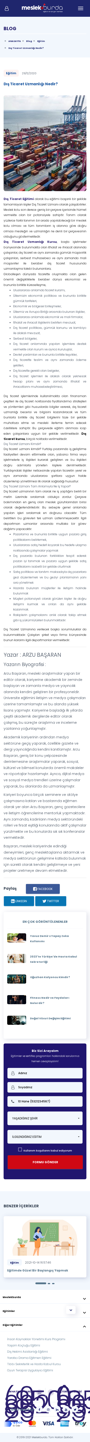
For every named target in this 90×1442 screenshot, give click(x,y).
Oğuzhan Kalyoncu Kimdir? (50, 977)
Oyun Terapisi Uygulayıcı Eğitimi (30, 1370)
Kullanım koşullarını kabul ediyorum (48, 1150)
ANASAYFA (14, 41)
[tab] (45, 1296)
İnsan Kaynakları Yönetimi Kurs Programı (36, 1339)
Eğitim (41, 41)
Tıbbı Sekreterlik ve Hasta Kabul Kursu (34, 1364)
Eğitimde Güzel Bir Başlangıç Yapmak (37, 1270)
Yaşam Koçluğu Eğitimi (23, 1345)
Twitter (52, 901)
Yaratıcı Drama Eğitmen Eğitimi (29, 1358)
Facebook (45, 889)
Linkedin (21, 901)
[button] (45, 1118)
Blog (29, 41)
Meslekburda (45, 1297)
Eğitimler (45, 1311)
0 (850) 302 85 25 (38, 1404)
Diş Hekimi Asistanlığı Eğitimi (27, 1352)
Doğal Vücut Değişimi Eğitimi (50, 1018)
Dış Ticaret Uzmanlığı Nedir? (26, 48)
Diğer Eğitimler (45, 1325)
